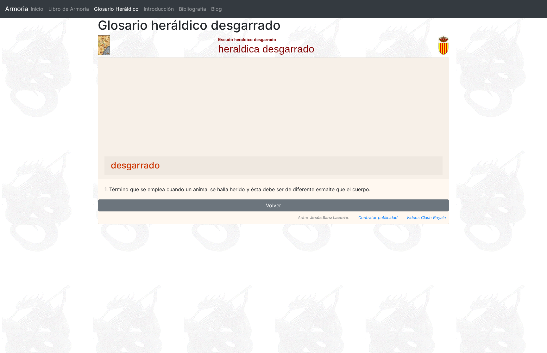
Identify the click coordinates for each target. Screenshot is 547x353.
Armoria (16, 9)
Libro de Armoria (69, 9)
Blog (216, 9)
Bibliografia (192, 9)
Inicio (37, 9)
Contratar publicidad (378, 217)
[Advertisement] (273, 109)
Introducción (159, 9)
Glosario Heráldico (116, 9)
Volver (273, 205)
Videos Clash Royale (426, 217)
